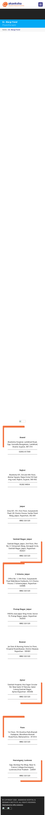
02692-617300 (24, 451)
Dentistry (11, 320)
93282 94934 (24, 484)
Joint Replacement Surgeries (18, 348)
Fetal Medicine (13, 329)
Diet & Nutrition (13, 325)
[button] (40, 5)
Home (4, 30)
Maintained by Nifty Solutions (12, 805)
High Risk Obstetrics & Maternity (20, 339)
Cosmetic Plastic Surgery (17, 316)
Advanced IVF (12, 311)
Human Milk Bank (14, 343)
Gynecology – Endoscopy (17, 334)
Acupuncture (12, 306)
